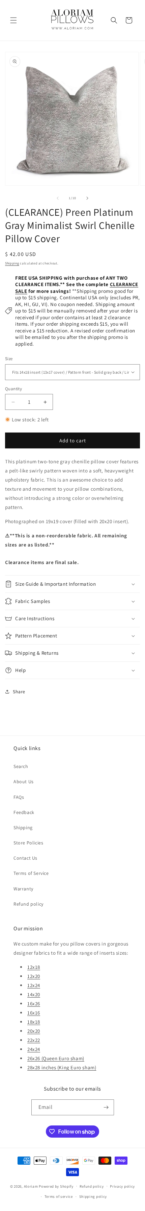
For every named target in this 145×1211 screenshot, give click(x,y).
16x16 (33, 1012)
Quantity (13, 389)
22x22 (33, 1040)
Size (9, 359)
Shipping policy (93, 1196)
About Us (23, 781)
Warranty (23, 889)
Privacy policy (122, 1186)
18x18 (33, 1022)
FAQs (18, 797)
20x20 (33, 1031)
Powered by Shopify (56, 1186)
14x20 (33, 994)
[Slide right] (87, 198)
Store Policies (28, 843)
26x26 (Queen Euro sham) (55, 1058)
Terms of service (59, 1196)
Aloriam (31, 1186)
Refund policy (28, 904)
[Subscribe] (106, 1107)
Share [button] (19, 692)
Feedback (23, 812)
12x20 (33, 976)
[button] (13, 20)
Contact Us (25, 858)
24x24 (33, 1049)
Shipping (12, 263)
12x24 (33, 985)
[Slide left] (57, 198)
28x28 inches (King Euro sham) (61, 1067)
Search (20, 766)
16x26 (33, 1003)
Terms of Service (31, 873)
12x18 (33, 967)
